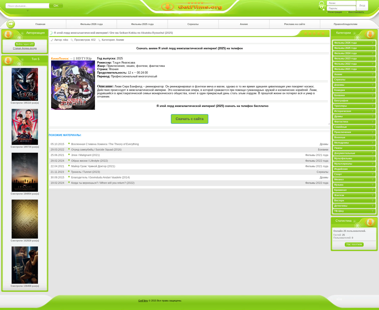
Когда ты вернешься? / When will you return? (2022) (102, 182)
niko (65, 39)
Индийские (341, 169)
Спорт (338, 174)
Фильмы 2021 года (345, 69)
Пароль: (333, 8)
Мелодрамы (341, 142)
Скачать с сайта (190, 119)
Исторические (342, 111)
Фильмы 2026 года (91, 24)
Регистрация (335, 12)
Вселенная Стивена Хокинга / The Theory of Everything (105, 144)
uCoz (339, 299)
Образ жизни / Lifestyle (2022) (89, 160)
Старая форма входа (25, 48)
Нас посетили (354, 244)
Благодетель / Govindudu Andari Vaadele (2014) (100, 177)
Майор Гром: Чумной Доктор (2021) (93, 166)
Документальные (344, 153)
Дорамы (339, 84)
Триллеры (340, 106)
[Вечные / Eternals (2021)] (25, 191)
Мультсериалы (343, 163)
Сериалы (193, 24)
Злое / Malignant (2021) (85, 155)
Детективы (340, 205)
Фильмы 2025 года (142, 24)
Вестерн (339, 200)
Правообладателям (345, 24)
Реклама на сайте (294, 24)
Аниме (244, 24)
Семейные (340, 127)
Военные (339, 137)
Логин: (332, 3)
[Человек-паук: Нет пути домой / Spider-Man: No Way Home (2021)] (25, 144)
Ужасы (338, 148)
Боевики (339, 95)
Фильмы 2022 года (345, 63)
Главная (40, 24)
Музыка (338, 184)
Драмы (338, 116)
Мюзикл (339, 179)
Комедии (339, 90)
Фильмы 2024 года (345, 53)
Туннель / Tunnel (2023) (85, 172)
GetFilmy (143, 300)
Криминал (340, 190)
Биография (341, 100)
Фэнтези (339, 195)
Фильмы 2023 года (345, 58)
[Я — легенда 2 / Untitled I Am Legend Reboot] (25, 237)
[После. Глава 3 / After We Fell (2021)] (25, 283)
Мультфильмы (343, 158)
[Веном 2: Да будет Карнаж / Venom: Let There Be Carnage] (25, 100)
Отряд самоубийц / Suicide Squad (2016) (96, 149)
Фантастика (341, 121)
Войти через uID (25, 44)
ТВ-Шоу (339, 211)
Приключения (342, 132)
